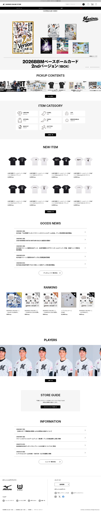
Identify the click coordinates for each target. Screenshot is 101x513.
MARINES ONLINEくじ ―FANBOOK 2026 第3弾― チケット (50, 311)
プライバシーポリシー (38, 509)
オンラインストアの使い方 (50, 407)
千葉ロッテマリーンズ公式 (63, 492)
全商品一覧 (50, 134)
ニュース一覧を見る (50, 461)
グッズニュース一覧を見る (50, 273)
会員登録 (62, 484)
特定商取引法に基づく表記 (8, 509)
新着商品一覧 (50, 211)
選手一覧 (50, 380)
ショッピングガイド (9, 500)
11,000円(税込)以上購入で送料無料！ (50, 11)
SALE (81, 8)
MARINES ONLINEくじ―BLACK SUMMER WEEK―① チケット (13, 311)
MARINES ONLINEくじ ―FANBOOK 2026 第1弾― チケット (32, 311)
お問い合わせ (33, 500)
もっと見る (50, 96)
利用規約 (29, 509)
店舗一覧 (43, 500)
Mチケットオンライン (78, 492)
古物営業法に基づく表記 (20, 509)
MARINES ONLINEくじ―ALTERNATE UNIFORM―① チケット (86, 311)
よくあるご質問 (22, 500)
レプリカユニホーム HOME (67, 311)
